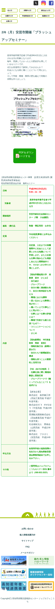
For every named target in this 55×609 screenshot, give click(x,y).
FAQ (27, 547)
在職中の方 (9, 16)
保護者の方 (46, 16)
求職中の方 (27, 10)
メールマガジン (27, 553)
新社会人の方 (45, 10)
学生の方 (9, 10)
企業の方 (9, 21)
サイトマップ (27, 541)
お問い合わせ (27, 529)
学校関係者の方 (27, 16)
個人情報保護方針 (27, 535)
